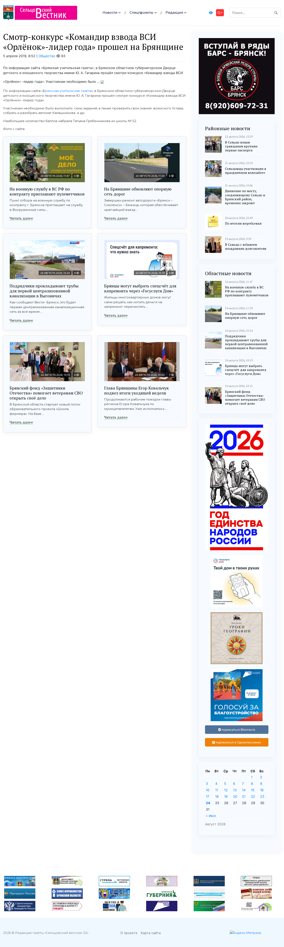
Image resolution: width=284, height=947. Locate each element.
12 (226, 790)
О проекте (128, 933)
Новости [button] (109, 13)
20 (235, 796)
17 (207, 796)
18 (217, 796)
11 (216, 790)
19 (226, 796)
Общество (46, 56)
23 (262, 796)
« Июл (211, 816)
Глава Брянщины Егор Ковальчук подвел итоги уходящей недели (136, 390)
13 (235, 790)
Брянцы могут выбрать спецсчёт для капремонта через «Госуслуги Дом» (140, 288)
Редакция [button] (174, 13)
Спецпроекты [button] (141, 13)
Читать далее (21, 218)
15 (252, 790)
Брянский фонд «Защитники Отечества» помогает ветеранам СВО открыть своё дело (46, 393)
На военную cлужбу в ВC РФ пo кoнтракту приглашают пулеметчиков (47, 191)
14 (244, 790)
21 (244, 796)
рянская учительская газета (68, 91)
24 (208, 803)
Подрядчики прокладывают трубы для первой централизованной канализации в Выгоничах (44, 291)
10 (207, 790)
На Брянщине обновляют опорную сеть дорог (138, 191)
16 (262, 790)
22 (253, 796)
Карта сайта (151, 933)
